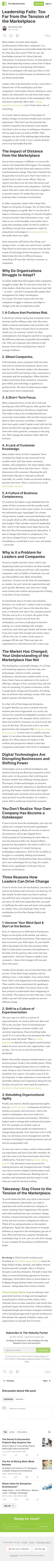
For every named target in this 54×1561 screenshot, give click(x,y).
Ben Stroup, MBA (15, 27)
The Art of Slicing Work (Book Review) (18, 1463)
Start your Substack (20, 1549)
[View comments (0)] (11, 35)
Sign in (48, 3)
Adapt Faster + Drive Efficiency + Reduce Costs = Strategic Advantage (20, 1491)
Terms (32, 1542)
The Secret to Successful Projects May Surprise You (16, 1441)
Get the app (40, 1549)
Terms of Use (40, 1356)
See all (7, 1505)
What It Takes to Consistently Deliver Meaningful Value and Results (18, 1447)
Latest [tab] (12, 1432)
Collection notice (43, 1542)
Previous (10, 1381)
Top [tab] (5, 1432)
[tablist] (13, 1399)
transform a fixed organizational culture (21, 1088)
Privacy (24, 1542)
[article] (27, 1447)
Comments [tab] (8, 1399)
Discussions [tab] (22, 1432)
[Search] (49, 1432)
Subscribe (39, 3)
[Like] (4, 35)
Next (45, 1381)
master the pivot (19, 1107)
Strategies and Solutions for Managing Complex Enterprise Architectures (19, 1469)
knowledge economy (12, 486)
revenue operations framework (22, 103)
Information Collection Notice (28, 1359)
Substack (14, 1555)
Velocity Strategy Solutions (27, 1261)
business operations (38, 232)
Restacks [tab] (19, 1399)
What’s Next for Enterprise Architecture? (16, 1485)
